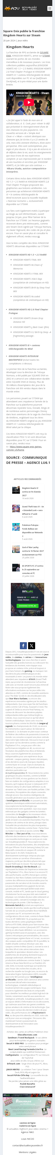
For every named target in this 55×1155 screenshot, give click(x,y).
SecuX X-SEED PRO (15, 1043)
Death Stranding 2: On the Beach (21, 866)
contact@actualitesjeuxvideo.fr (27, 1145)
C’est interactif (27, 1087)
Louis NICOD (27, 1138)
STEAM (46, 55)
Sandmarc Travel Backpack (21, 1037)
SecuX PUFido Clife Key (18, 1075)
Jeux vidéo (23, 40)
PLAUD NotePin (27, 1084)
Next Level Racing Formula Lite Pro (25, 1049)
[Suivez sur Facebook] (23, 645)
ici (39, 236)
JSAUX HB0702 (12, 1069)
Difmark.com (13, 1063)
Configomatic (12, 1055)
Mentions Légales (27, 1152)
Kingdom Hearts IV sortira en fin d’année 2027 (31, 492)
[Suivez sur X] (31, 645)
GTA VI (32, 679)
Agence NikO (27, 1132)
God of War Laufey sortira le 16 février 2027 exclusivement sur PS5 (33, 551)
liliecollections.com (27, 1034)
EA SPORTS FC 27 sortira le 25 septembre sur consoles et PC (32, 570)
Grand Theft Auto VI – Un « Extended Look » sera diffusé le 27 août (33, 510)
